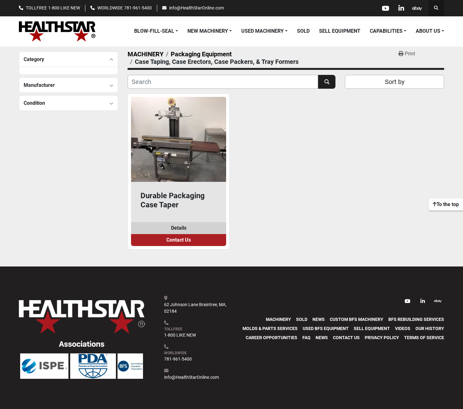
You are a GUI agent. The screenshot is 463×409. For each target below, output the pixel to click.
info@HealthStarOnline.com (196, 7)
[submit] (326, 82)
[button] (209, 31)
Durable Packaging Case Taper (172, 200)
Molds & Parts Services (270, 328)
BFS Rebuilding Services (416, 319)
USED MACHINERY (262, 31)
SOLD (303, 31)
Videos (402, 328)
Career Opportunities (271, 337)
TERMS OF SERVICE (424, 337)
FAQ (306, 337)
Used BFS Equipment (326, 328)
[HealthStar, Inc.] (82, 316)
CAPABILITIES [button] (386, 31)
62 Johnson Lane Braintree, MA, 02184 (195, 308)
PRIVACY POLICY (382, 337)
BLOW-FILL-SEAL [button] (154, 31)
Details (178, 228)
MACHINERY (278, 319)
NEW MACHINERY (207, 31)
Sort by (394, 82)
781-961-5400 (138, 7)
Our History (429, 328)
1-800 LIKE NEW (64, 7)
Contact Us (178, 240)
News (318, 319)
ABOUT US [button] (428, 31)
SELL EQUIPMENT (339, 31)
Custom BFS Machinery (356, 319)
